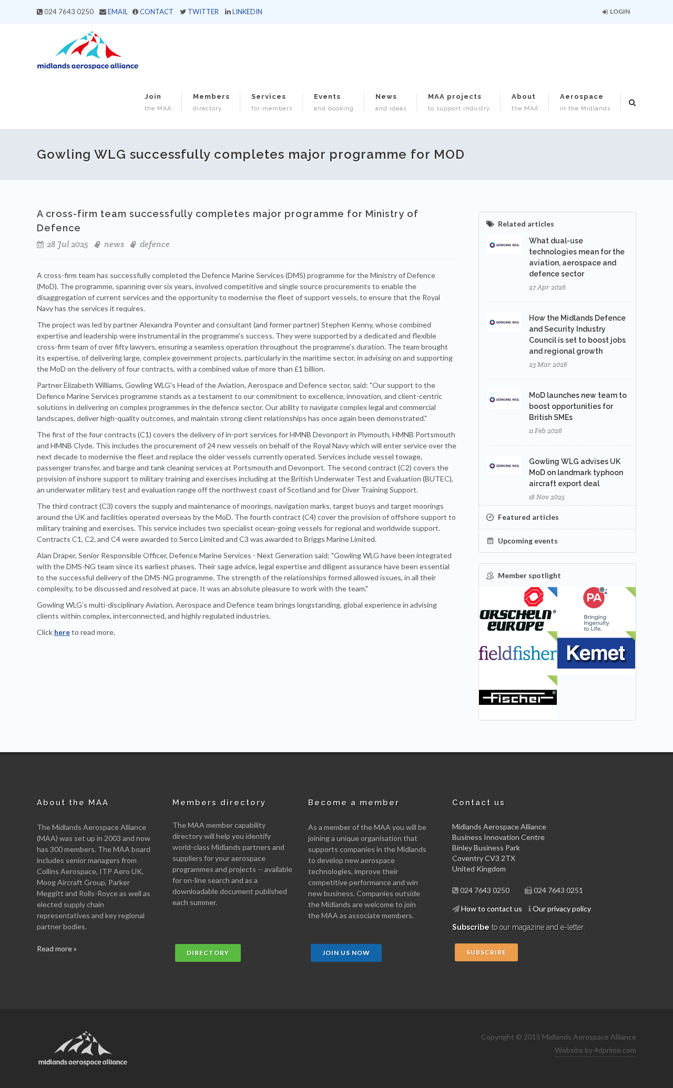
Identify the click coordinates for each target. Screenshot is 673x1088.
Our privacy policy (562, 908)
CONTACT (157, 11)
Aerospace (585, 102)
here (62, 632)
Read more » (57, 948)
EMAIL (118, 11)
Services (271, 102)
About (525, 102)
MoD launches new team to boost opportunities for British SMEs (578, 406)
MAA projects (459, 102)
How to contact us (491, 908)
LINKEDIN (247, 11)
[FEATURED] (518, 609)
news (114, 244)
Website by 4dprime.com (595, 1049)
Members (211, 102)
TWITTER (203, 11)
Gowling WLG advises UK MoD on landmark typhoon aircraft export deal (576, 472)
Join (158, 102)
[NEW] (596, 609)
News (390, 102)
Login (619, 11)
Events (334, 102)
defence (155, 244)
